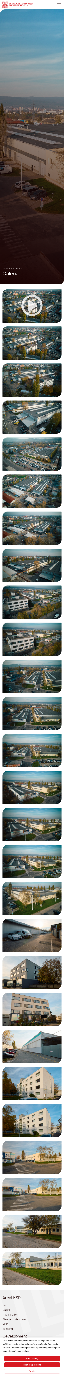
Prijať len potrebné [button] (32, 1364)
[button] (32, 306)
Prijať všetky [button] (32, 1358)
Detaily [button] (32, 1371)
